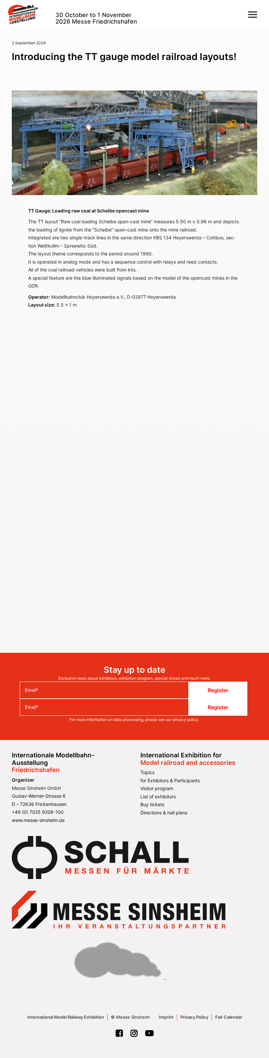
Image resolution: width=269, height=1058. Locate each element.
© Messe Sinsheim (130, 1017)
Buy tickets (152, 804)
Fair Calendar (228, 1017)
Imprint (166, 1017)
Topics (147, 772)
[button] (252, 14)
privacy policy (185, 719)
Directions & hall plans (163, 812)
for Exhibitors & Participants (170, 780)
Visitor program (156, 788)
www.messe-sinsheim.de (38, 820)
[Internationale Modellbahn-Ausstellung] (23, 14)
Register (218, 690)
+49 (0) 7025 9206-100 (38, 812)
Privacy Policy (194, 1017)
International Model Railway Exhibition (65, 1017)
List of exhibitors (158, 796)
